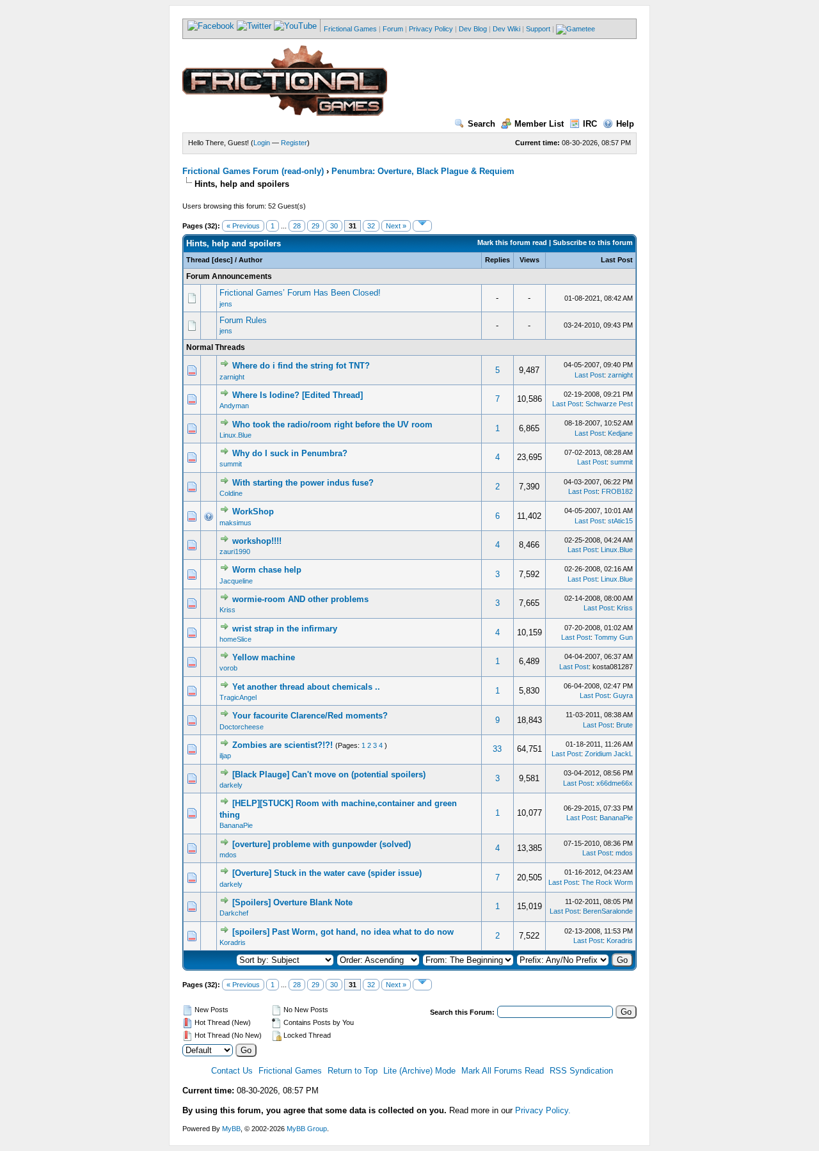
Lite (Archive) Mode (419, 1071)
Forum (393, 29)
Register (294, 143)
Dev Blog (473, 29)
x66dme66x (614, 783)
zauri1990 (234, 551)
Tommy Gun (613, 637)
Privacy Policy (431, 29)
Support (538, 29)
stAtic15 (620, 521)
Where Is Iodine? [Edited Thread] (297, 395)
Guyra (623, 695)
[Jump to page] (422, 226)
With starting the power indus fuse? (303, 483)
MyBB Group (307, 1128)
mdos (228, 855)
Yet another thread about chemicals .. (306, 687)
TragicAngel (238, 697)
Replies (497, 260)
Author (250, 260)
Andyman (234, 405)
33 (497, 749)
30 (334, 226)
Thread (198, 260)
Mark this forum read (512, 242)
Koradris (232, 942)
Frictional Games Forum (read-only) (253, 171)
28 (297, 226)
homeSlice (235, 639)
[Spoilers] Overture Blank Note (292, 902)
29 (315, 226)
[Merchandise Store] (575, 29)
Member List (539, 124)
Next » (396, 226)
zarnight (231, 377)
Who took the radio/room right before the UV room (332, 424)
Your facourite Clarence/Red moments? (310, 715)
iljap (225, 755)
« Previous (243, 226)
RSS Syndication (581, 1071)
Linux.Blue (235, 435)
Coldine (231, 493)
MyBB (231, 1128)
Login (261, 143)
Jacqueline (236, 581)
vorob (228, 668)
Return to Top (353, 1071)
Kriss (227, 610)
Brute (624, 725)
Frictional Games (350, 29)
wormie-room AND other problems (300, 599)
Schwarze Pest (609, 404)
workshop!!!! (257, 541)
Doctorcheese (241, 727)
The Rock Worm (607, 882)
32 (371, 226)
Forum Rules (243, 320)
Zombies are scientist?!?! (282, 745)
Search (481, 124)
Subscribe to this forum (593, 242)
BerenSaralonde (608, 911)
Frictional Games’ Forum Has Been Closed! (300, 293)
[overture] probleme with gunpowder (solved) (321, 844)
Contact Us (232, 1071)
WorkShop (253, 511)
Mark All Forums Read (502, 1071)
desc (222, 260)
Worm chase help (266, 570)
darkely (231, 785)
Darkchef (233, 913)
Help (625, 124)
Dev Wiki (506, 29)
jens (225, 304)
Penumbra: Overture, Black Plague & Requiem (422, 171)
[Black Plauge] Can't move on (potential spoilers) (328, 774)
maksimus (235, 523)
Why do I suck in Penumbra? (289, 453)
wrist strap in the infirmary (284, 628)
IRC (590, 124)
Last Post (617, 260)
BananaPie (236, 825)
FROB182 (617, 491)
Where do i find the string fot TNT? (301, 365)
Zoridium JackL (609, 754)
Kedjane (620, 433)
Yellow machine (263, 657)
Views (529, 260)
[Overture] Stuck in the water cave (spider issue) (327, 873)
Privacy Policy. (543, 1110)
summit (230, 464)
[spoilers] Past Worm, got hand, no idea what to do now (343, 932)
